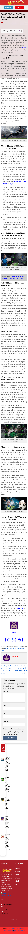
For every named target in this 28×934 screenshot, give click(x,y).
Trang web (6, 721)
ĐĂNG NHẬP (8, 7)
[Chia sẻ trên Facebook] (8, 640)
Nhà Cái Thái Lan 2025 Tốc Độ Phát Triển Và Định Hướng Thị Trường (7, 842)
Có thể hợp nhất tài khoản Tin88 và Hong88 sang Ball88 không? (7, 784)
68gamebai (10, 930)
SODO (6, 648)
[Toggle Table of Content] (19, 31)
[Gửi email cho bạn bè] (15, 640)
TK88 (12, 928)
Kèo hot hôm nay (18, 930)
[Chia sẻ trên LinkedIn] (22, 640)
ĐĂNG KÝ (19, 7)
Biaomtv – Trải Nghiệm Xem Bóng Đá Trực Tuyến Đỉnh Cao (7, 804)
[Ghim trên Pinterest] (19, 640)
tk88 (20, 928)
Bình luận (6, 691)
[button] (3, 3)
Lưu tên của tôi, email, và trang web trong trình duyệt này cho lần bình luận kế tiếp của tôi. (13, 731)
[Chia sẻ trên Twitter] (12, 640)
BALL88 (5, 930)
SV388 (8, 928)
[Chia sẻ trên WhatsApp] (5, 640)
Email (5, 713)
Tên (4, 705)
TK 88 (16, 928)
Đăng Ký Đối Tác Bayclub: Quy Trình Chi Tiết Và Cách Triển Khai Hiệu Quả (7, 763)
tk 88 (23, 928)
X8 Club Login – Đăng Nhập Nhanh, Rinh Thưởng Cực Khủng (7, 822)
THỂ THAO (19, 646)
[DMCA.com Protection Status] (7, 894)
